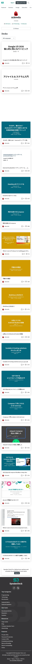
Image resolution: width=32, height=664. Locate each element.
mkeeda (6, 63)
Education (24, 7)
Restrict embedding (7, 645)
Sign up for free (21, 2)
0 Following (16, 23)
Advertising (5, 628)
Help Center (5, 621)
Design (17, 7)
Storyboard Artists (7, 611)
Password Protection (7, 637)
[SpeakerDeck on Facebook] (14, 588)
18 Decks (8, 23)
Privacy (18, 659)
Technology (5, 597)
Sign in (12, 2)
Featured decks (6, 602)
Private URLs (5, 634)
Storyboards (5, 599)
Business (10, 7)
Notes (3, 647)
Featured (3, 7)
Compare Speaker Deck (8, 626)
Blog (3, 624)
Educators (4, 613)
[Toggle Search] (28, 2)
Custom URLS (5, 639)
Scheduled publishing (7, 641)
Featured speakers (6, 604)
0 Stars (17, 28)
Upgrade (17, 573)
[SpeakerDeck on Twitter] (18, 588)
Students (4, 615)
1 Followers (24, 23)
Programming (5, 595)
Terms (13, 659)
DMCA (22, 659)
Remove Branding (6, 643)
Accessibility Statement (16, 660)
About (8, 659)
